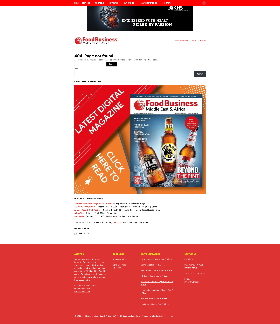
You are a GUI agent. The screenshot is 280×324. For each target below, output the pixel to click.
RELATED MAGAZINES (148, 3)
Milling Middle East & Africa (153, 265)
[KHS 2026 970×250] (140, 29)
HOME (76, 3)
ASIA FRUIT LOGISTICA (84, 207)
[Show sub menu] (91, 3)
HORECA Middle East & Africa (154, 276)
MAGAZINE (99, 3)
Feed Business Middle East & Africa (156, 270)
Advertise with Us (199, 41)
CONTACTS (167, 3)
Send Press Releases (182, 41)
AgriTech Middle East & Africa (154, 299)
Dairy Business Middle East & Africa (156, 259)
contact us (117, 222)
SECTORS (86, 3)
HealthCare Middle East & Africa (155, 304)
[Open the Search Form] (204, 3)
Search (77, 68)
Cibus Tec (79, 213)
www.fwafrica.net (82, 291)
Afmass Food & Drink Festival (87, 210)
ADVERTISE (113, 3)
